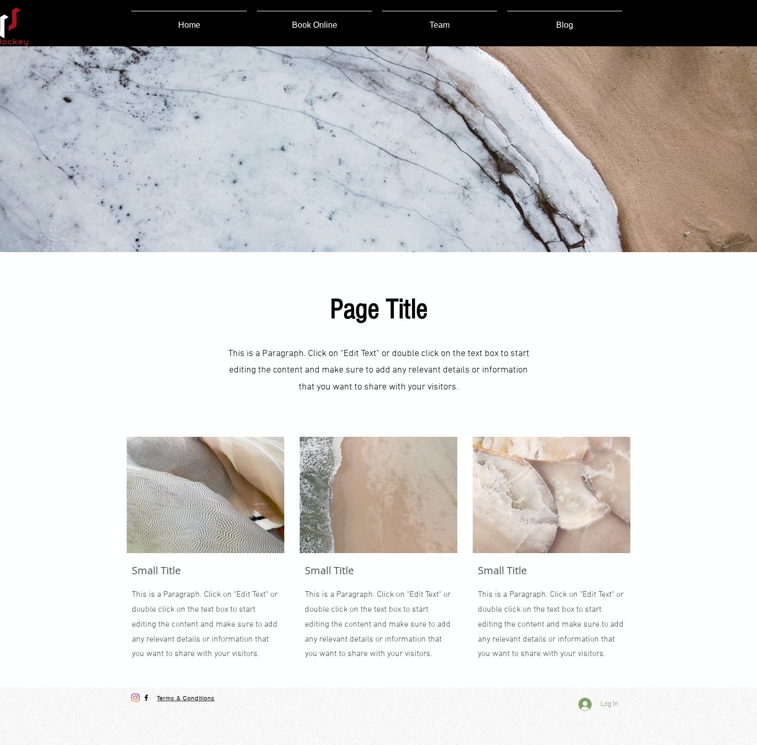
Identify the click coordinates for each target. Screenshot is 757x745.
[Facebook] (146, 698)
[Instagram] (135, 698)
